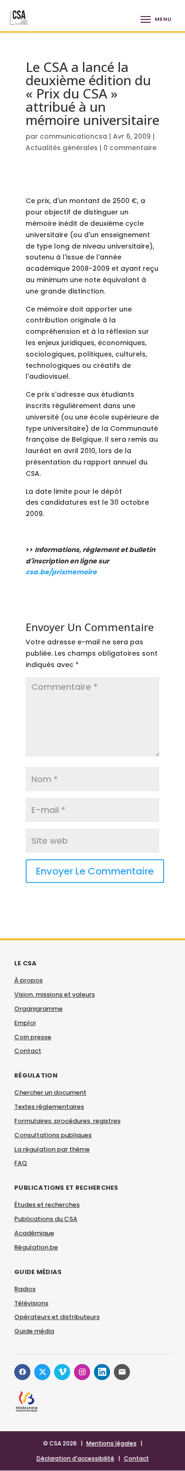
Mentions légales (111, 1443)
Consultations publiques (53, 1135)
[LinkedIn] (102, 1372)
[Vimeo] (62, 1372)
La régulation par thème (52, 1149)
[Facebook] (22, 1372)
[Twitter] (42, 1372)
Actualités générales (62, 147)
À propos (28, 980)
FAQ (20, 1163)
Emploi (25, 1022)
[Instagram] (82, 1372)
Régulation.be (36, 1247)
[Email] (122, 1372)
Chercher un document (50, 1092)
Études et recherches (47, 1204)
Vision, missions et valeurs (54, 994)
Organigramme (38, 1008)
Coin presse (32, 1037)
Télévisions (31, 1303)
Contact (27, 1050)
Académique (34, 1233)
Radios (25, 1288)
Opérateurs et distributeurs (57, 1316)
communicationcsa (73, 136)
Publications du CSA (45, 1218)
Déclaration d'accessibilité (75, 1458)
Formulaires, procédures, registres (67, 1120)
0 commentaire (130, 147)
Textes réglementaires (49, 1106)
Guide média (34, 1331)
